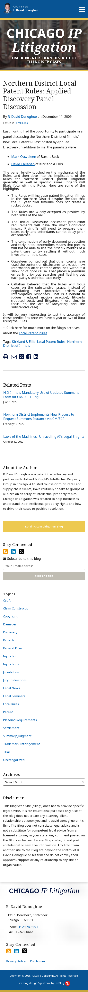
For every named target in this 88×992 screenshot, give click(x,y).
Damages (10, 624)
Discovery (10, 632)
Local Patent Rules (33, 333)
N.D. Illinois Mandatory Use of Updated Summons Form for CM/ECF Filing (41, 395)
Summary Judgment (17, 736)
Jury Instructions (15, 680)
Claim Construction (16, 608)
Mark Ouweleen (23, 156)
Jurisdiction (11, 672)
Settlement (11, 728)
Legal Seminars (14, 696)
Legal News (11, 688)
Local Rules (21, 123)
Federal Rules (13, 648)
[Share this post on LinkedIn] (36, 356)
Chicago (44, 39)
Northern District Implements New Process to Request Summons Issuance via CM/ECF (38, 416)
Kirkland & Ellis (23, 341)
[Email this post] (14, 356)
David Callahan (23, 164)
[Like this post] (28, 356)
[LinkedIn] (13, 551)
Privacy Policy (16, 961)
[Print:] (5, 356)
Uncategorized (14, 760)
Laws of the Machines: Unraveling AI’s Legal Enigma (43, 436)
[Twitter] (21, 551)
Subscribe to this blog (23, 559)
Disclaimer (37, 961)
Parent (8, 712)
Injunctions (11, 664)
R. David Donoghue (22, 116)
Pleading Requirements (20, 720)
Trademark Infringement (21, 744)
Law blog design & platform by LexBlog (41, 983)
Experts (9, 640)
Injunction (10, 656)
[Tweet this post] (21, 356)
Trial (6, 752)
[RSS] (5, 551)
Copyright (10, 616)
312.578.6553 (28, 927)
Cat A (7, 600)
